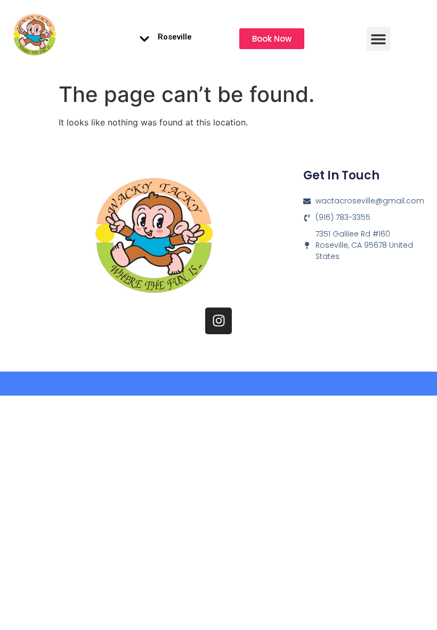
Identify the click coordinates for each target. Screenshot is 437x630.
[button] (379, 39)
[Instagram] (218, 321)
